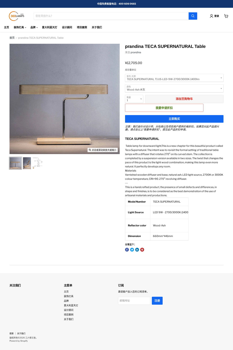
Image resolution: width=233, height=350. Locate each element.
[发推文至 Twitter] (132, 250)
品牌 (33, 27)
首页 (12, 37)
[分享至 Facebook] (127, 250)
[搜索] (193, 16)
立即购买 (174, 118)
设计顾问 (67, 27)
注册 (157, 300)
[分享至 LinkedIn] (137, 250)
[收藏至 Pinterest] (142, 250)
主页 (6, 27)
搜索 (12, 333)
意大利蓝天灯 (49, 27)
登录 (216, 16)
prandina (136, 52)
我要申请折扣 (164, 108)
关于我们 (97, 27)
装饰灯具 (19, 27)
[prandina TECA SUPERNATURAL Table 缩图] (15, 163)
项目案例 (82, 27)
